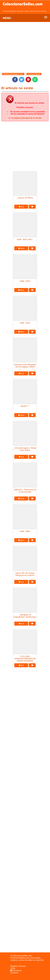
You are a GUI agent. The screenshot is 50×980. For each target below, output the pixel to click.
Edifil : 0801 (25, 531)
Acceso (22, 966)
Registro (14, 966)
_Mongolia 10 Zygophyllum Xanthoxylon (25, 616)
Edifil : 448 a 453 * (25, 239)
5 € (22, 665)
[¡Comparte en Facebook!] (15, 79)
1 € (22, 207)
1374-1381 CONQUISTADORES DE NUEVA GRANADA (25, 658)
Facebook (16, 970)
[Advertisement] (25, 837)
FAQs (12, 968)
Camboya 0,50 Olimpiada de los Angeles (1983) (25, 365)
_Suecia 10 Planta (25, 198)
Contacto (14, 973)
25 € (22, 415)
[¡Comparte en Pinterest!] (28, 79)
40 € (22, 332)
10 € (22, 498)
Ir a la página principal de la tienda (25, 118)
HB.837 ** (25, 406)
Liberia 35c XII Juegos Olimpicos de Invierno (25, 574)
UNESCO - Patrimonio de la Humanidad (25, 490)
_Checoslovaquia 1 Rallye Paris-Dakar (25, 449)
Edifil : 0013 (25, 323)
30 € (22, 248)
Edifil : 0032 (25, 281)
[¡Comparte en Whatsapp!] (35, 79)
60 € (22, 290)
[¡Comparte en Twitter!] (21, 79)
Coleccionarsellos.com (22, 955)
